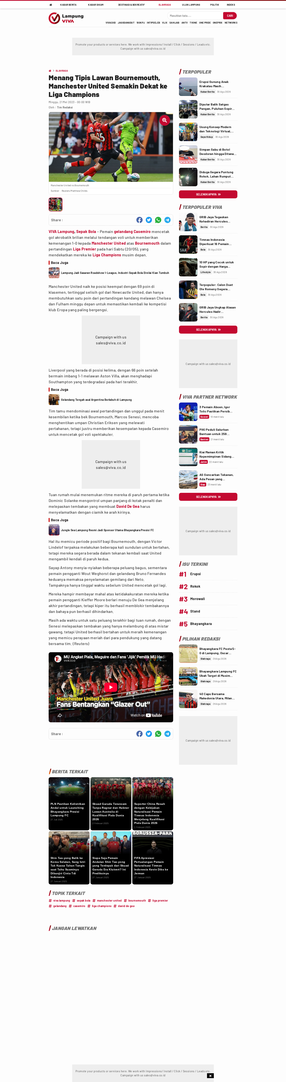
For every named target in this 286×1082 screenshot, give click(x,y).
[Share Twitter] (149, 220)
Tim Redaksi (65, 107)
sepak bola (83, 900)
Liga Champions (107, 254)
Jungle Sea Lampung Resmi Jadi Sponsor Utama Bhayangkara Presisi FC (107, 530)
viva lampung (61, 900)
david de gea (126, 906)
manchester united (109, 900)
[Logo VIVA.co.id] (68, 17)
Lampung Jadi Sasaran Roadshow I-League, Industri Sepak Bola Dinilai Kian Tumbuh (115, 272)
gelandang (123, 231)
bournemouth (137, 900)
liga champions (102, 906)
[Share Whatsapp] (158, 220)
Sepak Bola (86, 231)
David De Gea (127, 506)
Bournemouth (147, 243)
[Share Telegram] (167, 220)
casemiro (79, 906)
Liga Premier (84, 249)
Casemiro (142, 231)
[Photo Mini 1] (55, 204)
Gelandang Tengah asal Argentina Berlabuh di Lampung (96, 399)
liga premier (160, 900)
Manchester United (109, 243)
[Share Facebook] (139, 220)
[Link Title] (188, 86)
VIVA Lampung (61, 231)
